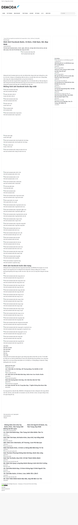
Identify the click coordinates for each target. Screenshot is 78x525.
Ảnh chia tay (6, 351)
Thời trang (25, 13)
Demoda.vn (20, 483)
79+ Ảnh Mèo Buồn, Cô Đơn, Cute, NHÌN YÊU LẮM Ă (20, 473)
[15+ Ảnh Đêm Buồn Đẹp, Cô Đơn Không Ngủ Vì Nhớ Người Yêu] (6, 466)
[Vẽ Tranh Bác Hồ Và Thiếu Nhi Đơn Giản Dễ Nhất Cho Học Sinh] (61, 80)
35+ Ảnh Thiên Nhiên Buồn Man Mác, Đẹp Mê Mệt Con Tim (22, 478)
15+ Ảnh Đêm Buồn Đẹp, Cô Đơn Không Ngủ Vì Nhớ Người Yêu (24, 468)
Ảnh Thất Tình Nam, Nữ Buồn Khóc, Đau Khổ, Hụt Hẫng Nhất (23, 437)
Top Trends (9, 13)
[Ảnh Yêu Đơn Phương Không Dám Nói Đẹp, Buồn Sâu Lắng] (10, 451)
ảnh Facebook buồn (12, 48)
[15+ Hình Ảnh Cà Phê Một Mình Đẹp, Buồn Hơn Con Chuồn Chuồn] (10, 372)
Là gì (42, 13)
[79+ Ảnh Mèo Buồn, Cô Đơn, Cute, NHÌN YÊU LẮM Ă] (6, 471)
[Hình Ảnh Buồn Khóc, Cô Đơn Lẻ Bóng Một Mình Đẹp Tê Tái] (7, 445)
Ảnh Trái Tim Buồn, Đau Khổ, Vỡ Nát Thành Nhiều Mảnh (21, 458)
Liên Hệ (3, 490)
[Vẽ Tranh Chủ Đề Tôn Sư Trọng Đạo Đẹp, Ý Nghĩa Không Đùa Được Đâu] (11, 383)
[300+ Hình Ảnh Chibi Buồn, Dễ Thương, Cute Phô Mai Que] (7, 440)
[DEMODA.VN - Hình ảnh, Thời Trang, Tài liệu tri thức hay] (11, 7)
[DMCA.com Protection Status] (5, 485)
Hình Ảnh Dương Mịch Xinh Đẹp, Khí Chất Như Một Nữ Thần (22, 380)
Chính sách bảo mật (6, 488)
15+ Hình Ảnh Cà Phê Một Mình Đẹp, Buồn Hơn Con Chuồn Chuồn (24, 374)
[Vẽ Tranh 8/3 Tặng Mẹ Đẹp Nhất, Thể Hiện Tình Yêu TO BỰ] (57, 87)
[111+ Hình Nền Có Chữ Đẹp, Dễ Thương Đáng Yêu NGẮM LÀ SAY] (9, 367)
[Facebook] (3, 419)
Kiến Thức (48, 13)
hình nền (11, 49)
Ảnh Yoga (5, 355)
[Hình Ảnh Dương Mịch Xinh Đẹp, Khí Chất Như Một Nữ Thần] (10, 378)
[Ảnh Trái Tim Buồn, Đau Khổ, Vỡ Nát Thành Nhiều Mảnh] (7, 456)
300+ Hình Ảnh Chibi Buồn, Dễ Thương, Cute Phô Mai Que (22, 442)
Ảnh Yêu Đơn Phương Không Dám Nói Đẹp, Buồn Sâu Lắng (23, 453)
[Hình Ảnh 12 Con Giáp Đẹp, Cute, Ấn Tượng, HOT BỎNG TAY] (59, 99)
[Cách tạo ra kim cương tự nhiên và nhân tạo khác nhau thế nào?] (59, 67)
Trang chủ (5, 38)
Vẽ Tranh (37, 13)
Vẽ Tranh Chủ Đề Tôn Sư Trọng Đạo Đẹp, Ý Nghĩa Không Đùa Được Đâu (26, 385)
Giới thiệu (3, 487)
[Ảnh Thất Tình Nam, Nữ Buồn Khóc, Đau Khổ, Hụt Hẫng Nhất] (6, 435)
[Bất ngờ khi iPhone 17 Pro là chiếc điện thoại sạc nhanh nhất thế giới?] (59, 74)
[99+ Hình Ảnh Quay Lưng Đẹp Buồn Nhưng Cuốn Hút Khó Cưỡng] (10, 461)
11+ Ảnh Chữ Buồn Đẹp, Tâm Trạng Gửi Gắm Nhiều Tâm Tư (23, 432)
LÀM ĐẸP (31, 13)
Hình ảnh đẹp (17, 13)
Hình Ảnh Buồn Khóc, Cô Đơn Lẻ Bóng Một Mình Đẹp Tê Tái (23, 448)
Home (3, 13)
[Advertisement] (39, 25)
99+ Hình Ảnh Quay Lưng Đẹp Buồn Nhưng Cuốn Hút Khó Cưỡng (25, 463)
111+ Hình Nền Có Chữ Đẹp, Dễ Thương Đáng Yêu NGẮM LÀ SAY (24, 369)
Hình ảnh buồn (14, 38)
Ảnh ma (5, 353)
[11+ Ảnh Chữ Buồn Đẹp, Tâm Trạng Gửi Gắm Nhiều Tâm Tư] (9, 430)
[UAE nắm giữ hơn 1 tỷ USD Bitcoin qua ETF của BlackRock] (65, 61)
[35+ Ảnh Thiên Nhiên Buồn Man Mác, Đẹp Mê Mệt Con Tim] (9, 476)
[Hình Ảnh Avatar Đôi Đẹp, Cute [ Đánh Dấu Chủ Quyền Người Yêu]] (62, 93)
